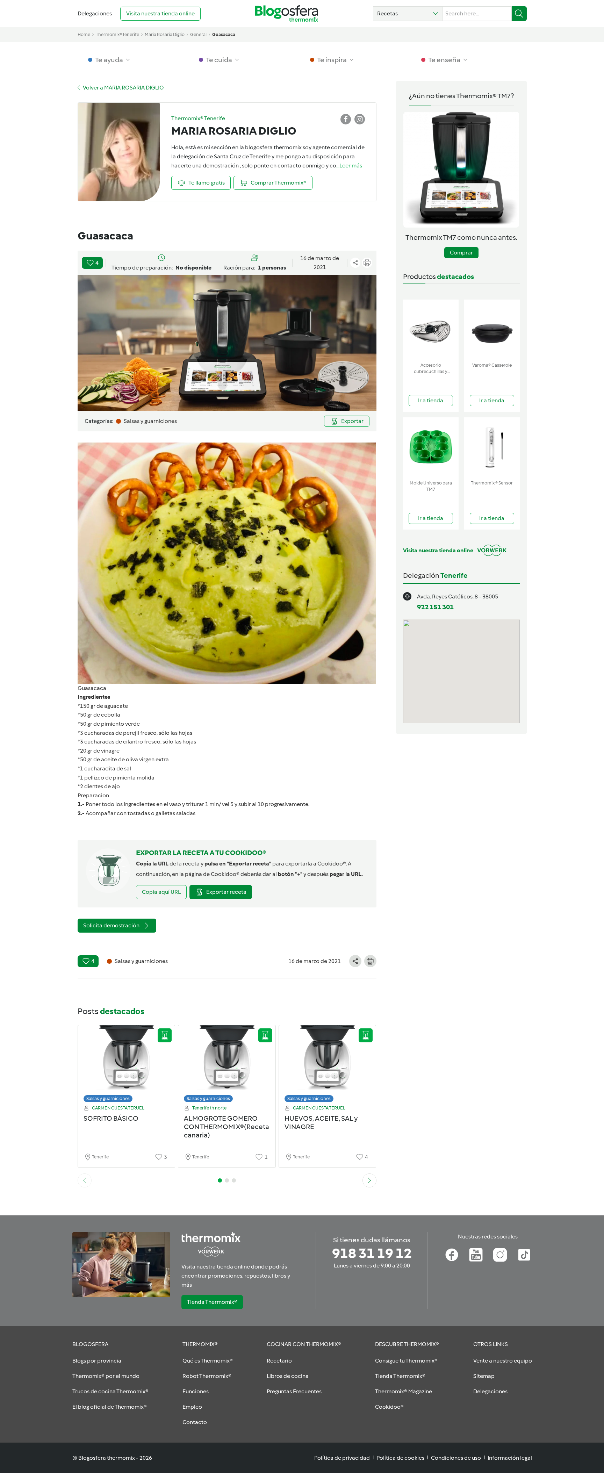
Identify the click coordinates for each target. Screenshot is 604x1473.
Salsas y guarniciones (108, 1098)
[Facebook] (452, 1255)
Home (84, 34)
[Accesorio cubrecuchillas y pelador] (431, 329)
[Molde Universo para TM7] (431, 447)
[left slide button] (85, 1180)
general (198, 34)
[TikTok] (524, 1255)
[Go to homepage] (286, 13)
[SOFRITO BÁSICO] (126, 1065)
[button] (408, 13)
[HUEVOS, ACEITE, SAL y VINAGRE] (327, 1065)
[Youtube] (476, 1255)
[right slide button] (369, 1180)
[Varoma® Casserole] (492, 329)
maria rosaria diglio (165, 34)
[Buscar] (519, 13)
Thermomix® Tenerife (117, 34)
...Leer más (349, 165)
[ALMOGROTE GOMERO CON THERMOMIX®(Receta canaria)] (226, 1065)
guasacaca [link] (223, 34)
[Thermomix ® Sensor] (492, 447)
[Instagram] (500, 1255)
